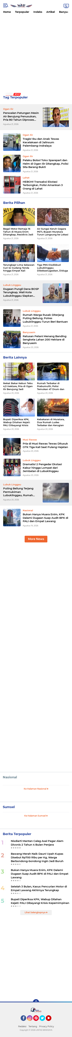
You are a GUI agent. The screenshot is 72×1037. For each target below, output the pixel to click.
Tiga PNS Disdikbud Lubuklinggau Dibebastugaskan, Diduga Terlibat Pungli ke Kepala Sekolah (52, 267)
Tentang (32, 1026)
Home (7, 11)
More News (36, 539)
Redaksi (22, 1026)
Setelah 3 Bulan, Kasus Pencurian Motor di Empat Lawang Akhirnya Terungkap (39, 888)
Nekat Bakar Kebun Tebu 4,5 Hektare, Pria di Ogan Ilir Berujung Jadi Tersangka (18, 386)
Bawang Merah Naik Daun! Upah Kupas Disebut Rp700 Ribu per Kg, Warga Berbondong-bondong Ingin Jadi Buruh (37, 857)
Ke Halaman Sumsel (35, 815)
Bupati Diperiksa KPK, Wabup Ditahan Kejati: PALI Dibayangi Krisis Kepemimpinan (16, 422)
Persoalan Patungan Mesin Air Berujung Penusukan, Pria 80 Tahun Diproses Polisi (21, 116)
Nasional (10, 777)
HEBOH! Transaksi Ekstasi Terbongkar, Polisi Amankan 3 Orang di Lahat (43, 185)
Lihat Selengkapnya (35, 912)
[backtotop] (36, 1002)
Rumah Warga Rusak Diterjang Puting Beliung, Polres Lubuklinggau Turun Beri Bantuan (45, 318)
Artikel (50, 11)
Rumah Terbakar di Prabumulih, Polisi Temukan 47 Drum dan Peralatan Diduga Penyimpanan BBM (50, 386)
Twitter (43, 1022)
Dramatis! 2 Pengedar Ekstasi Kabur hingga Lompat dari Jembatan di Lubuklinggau (42, 468)
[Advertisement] (36, 53)
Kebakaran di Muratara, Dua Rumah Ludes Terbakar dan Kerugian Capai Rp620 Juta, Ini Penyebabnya (50, 422)
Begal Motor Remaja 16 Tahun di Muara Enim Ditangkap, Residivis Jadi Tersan (18, 231)
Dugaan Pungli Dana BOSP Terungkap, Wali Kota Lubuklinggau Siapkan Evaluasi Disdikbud (21, 292)
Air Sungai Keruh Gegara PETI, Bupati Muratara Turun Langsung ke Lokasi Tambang (52, 231)
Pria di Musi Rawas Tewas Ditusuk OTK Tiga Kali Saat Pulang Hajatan (45, 445)
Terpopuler (22, 11)
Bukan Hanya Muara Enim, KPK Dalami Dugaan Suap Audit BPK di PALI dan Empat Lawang (45, 518)
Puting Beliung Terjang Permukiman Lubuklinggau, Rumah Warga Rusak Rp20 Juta (19, 492)
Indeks (37, 11)
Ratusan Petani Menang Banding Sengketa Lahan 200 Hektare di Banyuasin (44, 340)
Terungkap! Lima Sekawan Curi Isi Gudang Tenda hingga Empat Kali (18, 267)
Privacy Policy (46, 1026)
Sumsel (9, 807)
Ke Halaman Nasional (35, 788)
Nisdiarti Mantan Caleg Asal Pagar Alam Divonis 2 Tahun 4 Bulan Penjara (37, 842)
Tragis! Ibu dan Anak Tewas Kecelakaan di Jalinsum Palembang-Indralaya (41, 142)
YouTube (51, 1022)
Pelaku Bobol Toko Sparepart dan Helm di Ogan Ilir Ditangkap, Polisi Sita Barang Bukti (45, 164)
